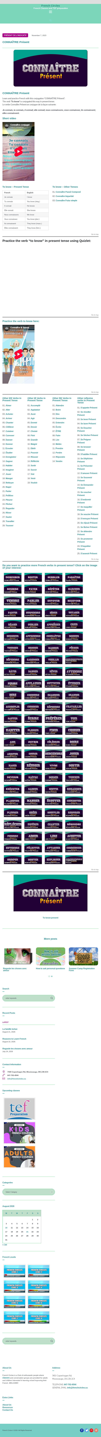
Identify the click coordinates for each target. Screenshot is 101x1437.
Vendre (59, 461)
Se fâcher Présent (89, 527)
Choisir (34, 431)
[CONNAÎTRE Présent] (50, 68)
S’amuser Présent (89, 473)
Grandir (34, 440)
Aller (8, 410)
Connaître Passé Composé (68, 192)
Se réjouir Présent (89, 523)
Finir (33, 435)
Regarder (10, 508)
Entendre (60, 423)
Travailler (10, 521)
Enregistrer (11, 457)
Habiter (9, 466)
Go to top (95, 234)
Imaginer (10, 470)
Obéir (33, 448)
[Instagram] (96, 1430)
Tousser (9, 526)
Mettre (58, 444)
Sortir (33, 466)
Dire (57, 414)
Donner (9, 444)
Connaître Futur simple (66, 200)
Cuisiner (10, 431)
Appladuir (35, 410)
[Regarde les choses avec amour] (83, 956)
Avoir (33, 414)
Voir (32, 474)
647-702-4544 (70, 1384)
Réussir (34, 457)
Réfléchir (35, 461)
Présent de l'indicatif (15, 35)
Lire (57, 440)
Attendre (60, 405)
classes (6, 1378)
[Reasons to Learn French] (50, 956)
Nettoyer (10, 483)
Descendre (61, 418)
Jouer (8, 474)
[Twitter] (86, 1430)
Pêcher (9, 504)
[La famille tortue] (17, 956)
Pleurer (9, 500)
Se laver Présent (88, 424)
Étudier (9, 453)
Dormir (34, 423)
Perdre (59, 453)
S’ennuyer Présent (89, 519)
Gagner (9, 461)
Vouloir (34, 483)
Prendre (59, 448)
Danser (9, 440)
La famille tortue (10, 968)
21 (27, 1232)
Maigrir (34, 444)
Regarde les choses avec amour (80, 969)
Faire (58, 435)
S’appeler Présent (89, 408)
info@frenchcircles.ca (16, 1079)
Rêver (8, 513)
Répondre (60, 457)
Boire (58, 410)
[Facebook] (82, 1430)
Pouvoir (34, 453)
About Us (6, 1405)
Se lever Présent (88, 419)
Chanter (9, 423)
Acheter (9, 414)
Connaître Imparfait (65, 196)
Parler (8, 491)
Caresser (10, 435)
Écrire (58, 427)
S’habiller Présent (89, 454)
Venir (33, 478)
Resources (7, 1407)
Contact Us (7, 1410)
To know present (50, 918)
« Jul (4, 1245)
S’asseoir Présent (89, 553)
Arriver (9, 418)
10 (6, 1228)
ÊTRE (58, 431)
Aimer (8, 405)
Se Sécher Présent (89, 435)
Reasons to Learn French (48, 968)
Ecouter (9, 448)
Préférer (9, 496)
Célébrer (10, 427)
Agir (33, 418)
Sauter (9, 517)
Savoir (34, 470)
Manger (9, 478)
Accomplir (35, 405)
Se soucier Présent (89, 514)
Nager (8, 487)
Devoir (34, 427)
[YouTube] (91, 1430)
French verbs (45, 565)
